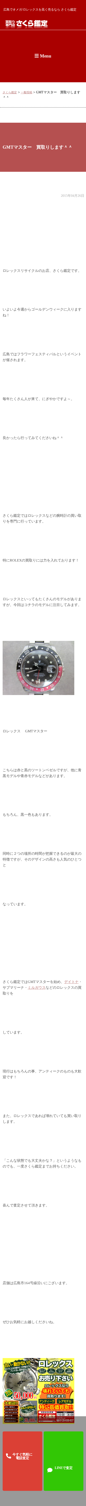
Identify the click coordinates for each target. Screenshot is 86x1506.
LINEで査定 (64, 1468)
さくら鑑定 (10, 92)
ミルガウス (37, 987)
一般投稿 (26, 92)
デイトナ (71, 982)
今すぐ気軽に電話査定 (22, 1456)
